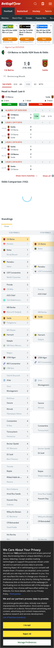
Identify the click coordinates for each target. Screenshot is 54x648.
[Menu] (50, 3)
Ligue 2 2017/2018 (13, 122)
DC (35, 84)
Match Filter (17, 18)
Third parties (15, 594)
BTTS (41, 84)
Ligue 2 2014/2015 (13, 162)
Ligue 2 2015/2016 (13, 142)
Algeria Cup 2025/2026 (14, 47)
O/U (15, 84)
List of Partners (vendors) (14, 617)
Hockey (36, 11)
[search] (35, 3)
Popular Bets (41, 18)
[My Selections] (42, 3)
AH (21, 84)
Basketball (22, 11)
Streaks (29, 18)
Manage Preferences (27, 642)
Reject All (27, 633)
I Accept (27, 625)
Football (8, 11)
